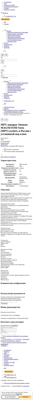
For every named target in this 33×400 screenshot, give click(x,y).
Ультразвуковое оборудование (16, 38)
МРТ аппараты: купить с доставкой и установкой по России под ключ (15, 110)
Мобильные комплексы (14, 37)
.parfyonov (26, 386)
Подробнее (19, 394)
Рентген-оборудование (14, 35)
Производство (8, 44)
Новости (6, 46)
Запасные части (11, 41)
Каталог (6, 108)
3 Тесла (21, 168)
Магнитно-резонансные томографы (17, 32)
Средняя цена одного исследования (11, 300)
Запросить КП (5, 143)
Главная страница (9, 107)
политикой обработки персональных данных (15, 340)
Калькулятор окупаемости (8, 157)
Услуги (6, 43)
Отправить (4, 345)
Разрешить (25, 396)
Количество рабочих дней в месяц (10, 298)
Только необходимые (10, 396)
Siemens (21, 180)
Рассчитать (4, 303)
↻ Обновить (14, 325)
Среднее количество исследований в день (13, 297)
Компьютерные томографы (15, 34)
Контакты (7, 47)
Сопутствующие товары (14, 40)
